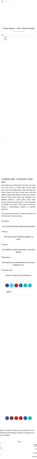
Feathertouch (5, 334)
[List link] (18, 392)
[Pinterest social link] (16, 285)
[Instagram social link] (12, 418)
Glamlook (4, 337)
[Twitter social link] (12, 285)
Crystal (3, 325)
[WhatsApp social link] (25, 285)
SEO (8, 426)
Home (3, 347)
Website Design (28, 424)
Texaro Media (5, 356)
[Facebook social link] (7, 285)
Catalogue (4, 353)
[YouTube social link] (16, 418)
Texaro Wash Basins (18, 23)
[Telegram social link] (30, 285)
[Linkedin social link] (21, 285)
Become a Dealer (6, 360)
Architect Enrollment (7, 363)
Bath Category (5, 321)
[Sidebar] (2, 140)
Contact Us (4, 366)
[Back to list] (18, 291)
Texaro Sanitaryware (7, 318)
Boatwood (4, 331)
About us (4, 350)
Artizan (3, 328)
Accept (3, 438)
